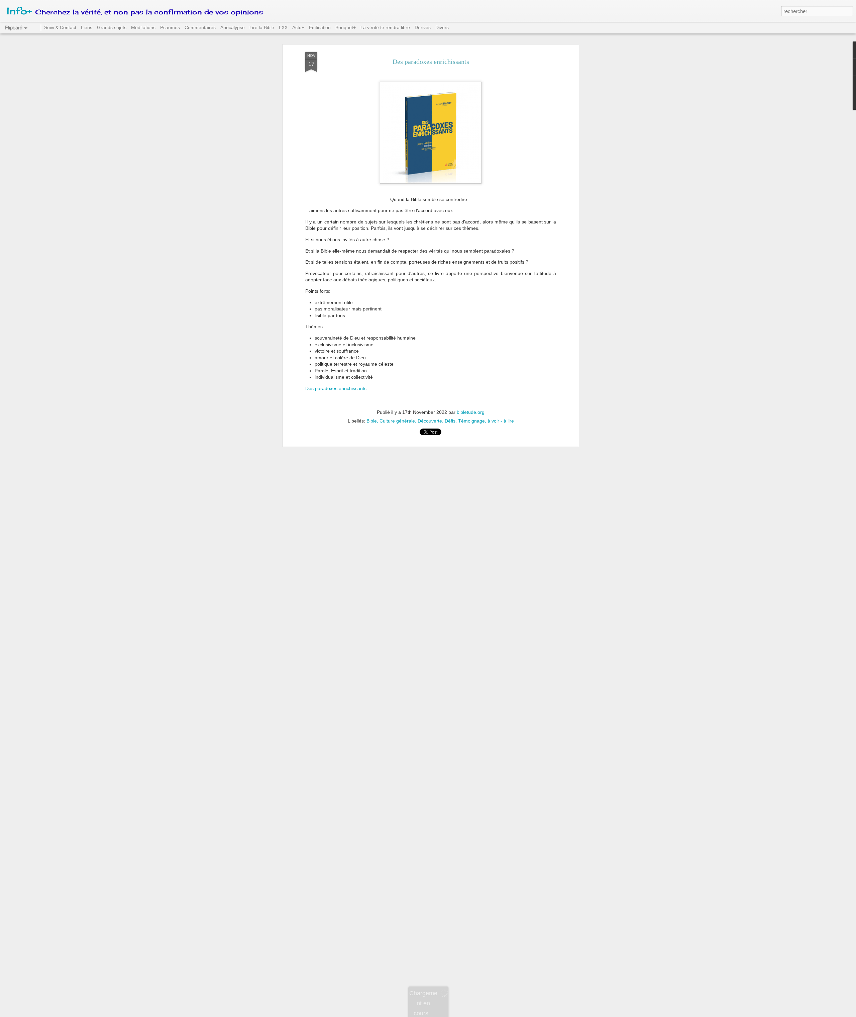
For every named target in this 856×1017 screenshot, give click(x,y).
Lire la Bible (261, 27)
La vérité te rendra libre (385, 27)
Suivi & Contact (60, 27)
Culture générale (397, 421)
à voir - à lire (501, 421)
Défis (450, 421)
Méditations (143, 27)
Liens (86, 27)
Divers (442, 27)
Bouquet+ (345, 27)
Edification (320, 27)
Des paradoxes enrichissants (431, 61)
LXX (283, 27)
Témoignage (471, 421)
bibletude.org (471, 412)
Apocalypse (232, 27)
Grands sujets (111, 27)
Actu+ (298, 27)
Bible (371, 421)
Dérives (423, 27)
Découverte (430, 421)
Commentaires (200, 27)
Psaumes (170, 27)
